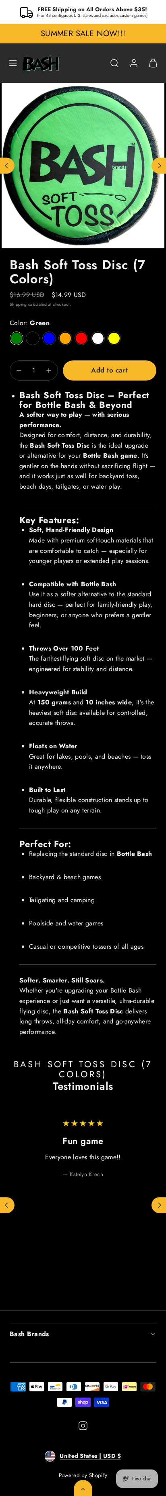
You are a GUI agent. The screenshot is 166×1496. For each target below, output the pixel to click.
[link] (133, 63)
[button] (13, 63)
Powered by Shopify (83, 1475)
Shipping (18, 304)
